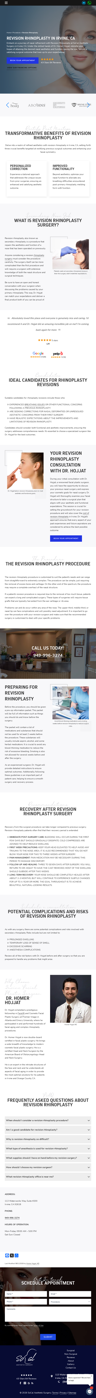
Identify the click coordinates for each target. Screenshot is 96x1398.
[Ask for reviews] (28, 1383)
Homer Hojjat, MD (32, 1263)
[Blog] (32, 1383)
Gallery (70, 1364)
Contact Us (71, 1367)
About (71, 1360)
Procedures (17, 33)
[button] (7, 105)
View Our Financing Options (22, 68)
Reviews (71, 1357)
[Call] (89, 3)
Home (9, 33)
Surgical (71, 1350)
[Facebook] (21, 1383)
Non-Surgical (70, 1354)
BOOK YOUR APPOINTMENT (66, 538)
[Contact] (84, 3)
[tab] (48, 1120)
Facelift (21, 1013)
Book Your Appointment (22, 60)
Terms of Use (38, 1325)
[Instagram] (25, 1383)
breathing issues (35, 404)
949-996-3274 (12, 1217)
